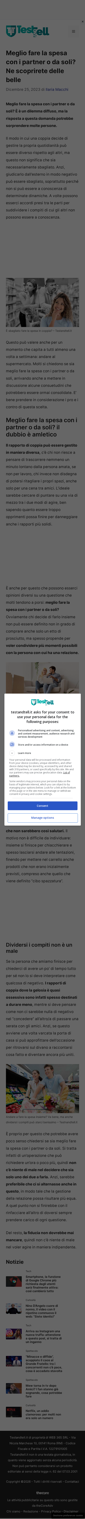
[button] (42, 753)
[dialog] (42, 760)
